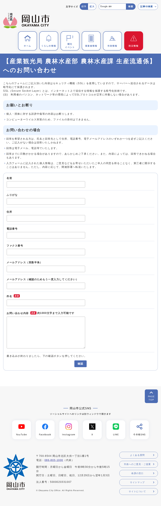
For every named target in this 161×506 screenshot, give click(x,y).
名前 (9, 178)
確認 (80, 363)
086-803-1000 (53, 460)
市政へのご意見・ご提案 (137, 464)
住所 (9, 211)
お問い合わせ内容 (18, 313)
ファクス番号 (15, 245)
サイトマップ (137, 482)
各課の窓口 (137, 473)
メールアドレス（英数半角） (25, 262)
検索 (130, 6)
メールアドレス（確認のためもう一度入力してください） (43, 279)
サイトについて (137, 491)
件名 (9, 296)
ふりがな (12, 195)
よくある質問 (137, 455)
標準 (83, 6)
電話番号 (12, 228)
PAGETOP (151, 398)
